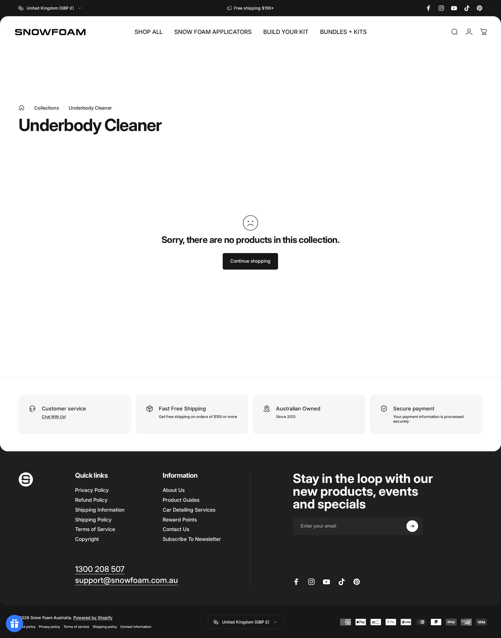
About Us (174, 490)
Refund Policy (91, 500)
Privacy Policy (92, 490)
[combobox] (50, 8)
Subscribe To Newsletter (192, 539)
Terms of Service (95, 529)
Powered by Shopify (92, 617)
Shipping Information (99, 510)
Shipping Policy (93, 520)
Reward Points (180, 520)
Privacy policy (49, 627)
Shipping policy (105, 627)
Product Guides (181, 500)
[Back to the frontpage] (21, 108)
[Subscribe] (412, 526)
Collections (46, 108)
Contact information (135, 627)
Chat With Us (53, 416)
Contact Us (176, 529)
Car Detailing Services (189, 510)
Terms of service (76, 627)
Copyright (87, 539)
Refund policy (24, 627)
